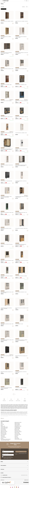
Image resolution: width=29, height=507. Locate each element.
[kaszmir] (15, 56)
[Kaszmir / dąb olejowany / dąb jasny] (16, 343)
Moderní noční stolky (3, 430)
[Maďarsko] (14, 487)
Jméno (3, 450)
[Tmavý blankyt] (15, 104)
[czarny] (16, 56)
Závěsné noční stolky (17, 430)
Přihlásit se (21, 451)
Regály (1, 422)
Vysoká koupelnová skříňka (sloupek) (5, 439)
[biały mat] (2, 104)
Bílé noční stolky (17, 429)
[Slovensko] (18, 487)
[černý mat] (16, 391)
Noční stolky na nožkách (18, 434)
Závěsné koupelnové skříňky (18, 439)
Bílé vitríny (2, 438)
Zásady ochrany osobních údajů (22, 453)
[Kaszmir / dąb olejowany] (1, 391)
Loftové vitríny (16, 435)
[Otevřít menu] (1, 1)
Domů (2, 2)
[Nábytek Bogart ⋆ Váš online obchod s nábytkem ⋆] (5, 1)
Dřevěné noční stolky (3, 433)
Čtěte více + (2, 418)
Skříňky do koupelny (17, 424)
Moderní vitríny (3, 435)
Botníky (2, 425)
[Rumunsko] (16, 487)
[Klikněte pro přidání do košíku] (13, 23)
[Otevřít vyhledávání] (25, 1)
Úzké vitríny (16, 436)
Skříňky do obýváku (17, 423)
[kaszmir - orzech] (2, 295)
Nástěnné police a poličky (18, 422)
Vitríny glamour (3, 436)
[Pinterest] (27, 482)
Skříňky (2, 423)
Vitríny (4, 2)
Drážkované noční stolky (4, 431)
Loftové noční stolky (17, 433)
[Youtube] (26, 482)
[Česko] (12, 487)
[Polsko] (10, 487)
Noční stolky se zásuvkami (18, 431)
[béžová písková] (15, 311)
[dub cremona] (1, 72)
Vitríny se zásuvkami (3, 437)
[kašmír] (15, 40)
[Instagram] (25, 482)
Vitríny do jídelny (17, 438)
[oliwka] (16, 72)
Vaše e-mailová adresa (5, 453)
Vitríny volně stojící (17, 425)
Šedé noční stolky (17, 432)
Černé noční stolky (3, 429)
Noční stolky (2, 424)
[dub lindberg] (16, 40)
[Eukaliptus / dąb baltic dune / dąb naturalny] (15, 343)
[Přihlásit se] (26, 1)
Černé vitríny (16, 437)
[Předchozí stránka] (1, 394)
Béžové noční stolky (3, 432)
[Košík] (27, 0)
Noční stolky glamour (3, 434)
